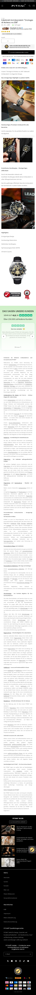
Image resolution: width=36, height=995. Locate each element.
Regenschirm (22, 660)
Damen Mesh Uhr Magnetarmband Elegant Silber (24, 861)
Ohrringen (12, 386)
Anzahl (3, 37)
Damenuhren (7, 382)
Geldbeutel (11, 670)
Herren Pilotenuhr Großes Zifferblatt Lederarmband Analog (24, 828)
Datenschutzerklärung (10, 922)
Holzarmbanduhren (9, 384)
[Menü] (2, 6)
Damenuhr (21, 415)
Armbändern (28, 384)
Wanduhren (13, 708)
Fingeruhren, (21, 382)
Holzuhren (18, 771)
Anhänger (8, 525)
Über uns (6, 890)
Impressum (7, 913)
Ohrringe (23, 523)
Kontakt (6, 886)
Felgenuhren (7, 466)
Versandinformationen (10, 898)
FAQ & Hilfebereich (9, 894)
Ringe (18, 523)
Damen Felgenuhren (21, 474)
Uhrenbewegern (20, 600)
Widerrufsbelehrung (10, 917)
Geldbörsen (19, 670)
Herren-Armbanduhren (24, 380)
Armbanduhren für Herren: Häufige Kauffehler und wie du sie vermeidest (25, 850)
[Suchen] (30, 6)
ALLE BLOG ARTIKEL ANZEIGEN (18, 822)
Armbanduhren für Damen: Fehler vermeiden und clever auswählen (25, 839)
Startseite (7, 877)
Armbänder (13, 523)
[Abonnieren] (30, 954)
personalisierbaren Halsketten (16, 569)
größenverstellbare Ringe (19, 744)
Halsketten (6, 386)
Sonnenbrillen (7, 744)
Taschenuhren (28, 382)
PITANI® (20, 991)
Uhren (16, 368)
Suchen (6, 882)
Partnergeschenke (8, 541)
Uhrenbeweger (24, 608)
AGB (5, 909)
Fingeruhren (13, 492)
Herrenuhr (16, 413)
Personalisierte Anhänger (23, 582)
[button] (5, 31)
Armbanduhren (13, 364)
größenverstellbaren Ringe (15, 753)
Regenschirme (18, 638)
